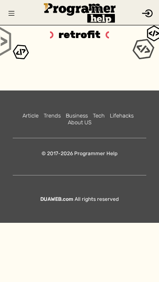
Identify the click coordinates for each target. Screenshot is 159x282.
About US (80, 122)
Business (77, 115)
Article (30, 115)
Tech (99, 115)
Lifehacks (122, 115)
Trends (52, 115)
